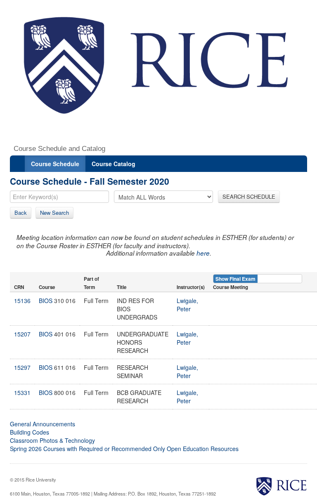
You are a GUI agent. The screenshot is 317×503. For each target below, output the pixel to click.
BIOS (45, 300)
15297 (22, 367)
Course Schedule (55, 164)
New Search (54, 212)
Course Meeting (230, 287)
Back (20, 212)
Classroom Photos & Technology (52, 440)
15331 (22, 392)
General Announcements (42, 424)
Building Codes (29, 432)
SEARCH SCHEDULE (248, 196)
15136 (22, 300)
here (203, 253)
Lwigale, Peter (187, 304)
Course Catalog (113, 164)
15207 (22, 334)
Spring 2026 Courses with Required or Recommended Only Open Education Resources (124, 448)
